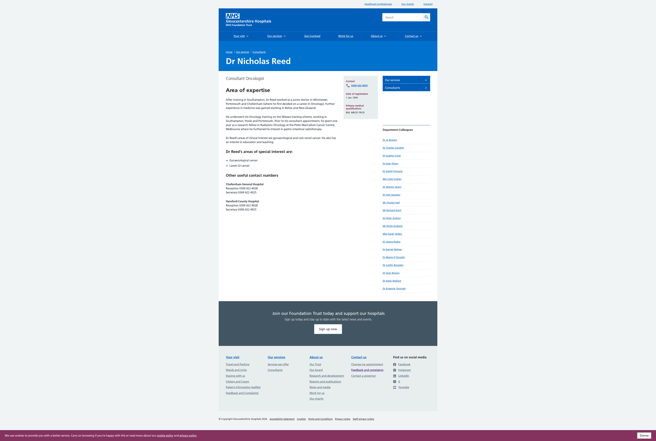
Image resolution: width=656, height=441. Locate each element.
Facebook (404, 364)
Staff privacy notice (363, 419)
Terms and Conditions (320, 419)
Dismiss (644, 435)
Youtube (403, 387)
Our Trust (315, 364)
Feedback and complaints (367, 370)
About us (316, 357)
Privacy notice (342, 419)
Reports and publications (325, 381)
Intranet (428, 4)
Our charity (407, 4)
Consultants (259, 52)
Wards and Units (236, 370)
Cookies (301, 419)
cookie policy (165, 435)
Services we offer (278, 364)
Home (229, 52)
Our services (242, 52)
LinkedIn (403, 375)
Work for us (317, 393)
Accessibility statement (282, 419)
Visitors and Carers (237, 381)
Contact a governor (363, 375)
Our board (316, 370)
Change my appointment (367, 364)
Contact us (358, 357)
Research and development (327, 375)
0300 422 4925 (359, 85)
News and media (320, 387)
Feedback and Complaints (242, 393)
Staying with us (235, 375)
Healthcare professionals (378, 4)
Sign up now (328, 329)
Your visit (232, 357)
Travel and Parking (237, 364)
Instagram (404, 370)
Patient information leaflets (243, 387)
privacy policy (188, 435)
